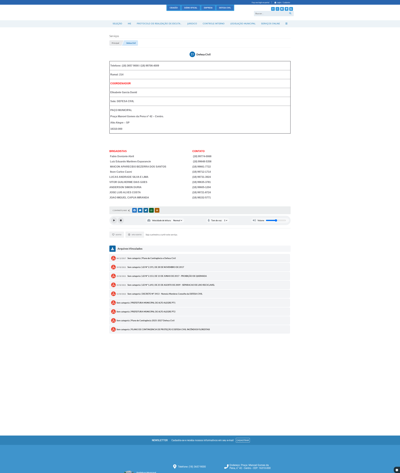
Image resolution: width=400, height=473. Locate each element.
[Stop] (121, 220)
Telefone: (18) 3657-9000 (192, 466)
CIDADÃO (174, 8)
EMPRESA (208, 8)
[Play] (114, 220)
